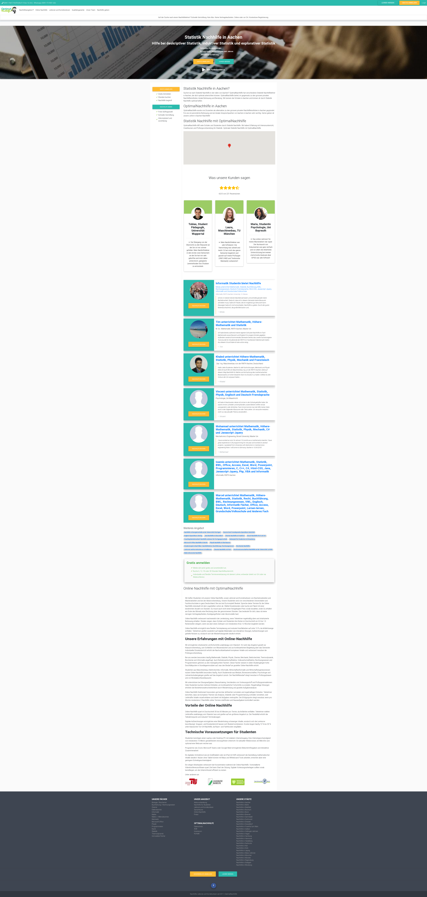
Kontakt (196, 834)
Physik (154, 824)
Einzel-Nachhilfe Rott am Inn (256, 535)
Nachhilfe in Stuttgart (243, 863)
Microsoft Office (157, 822)
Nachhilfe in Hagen (243, 834)
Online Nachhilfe (41, 10)
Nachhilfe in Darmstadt (244, 817)
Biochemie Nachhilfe (243, 546)
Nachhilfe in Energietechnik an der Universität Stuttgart (202, 532)
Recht (154, 829)
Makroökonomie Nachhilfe (192, 553)
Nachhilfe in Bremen (243, 814)
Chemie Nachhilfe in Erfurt (222, 549)
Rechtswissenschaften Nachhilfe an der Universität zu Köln (253, 549)
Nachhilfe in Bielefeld (243, 807)
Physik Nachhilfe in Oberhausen (220, 542)
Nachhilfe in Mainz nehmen (245, 853)
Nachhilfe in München (244, 855)
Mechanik (155, 819)
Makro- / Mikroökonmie (160, 817)
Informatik (155, 812)
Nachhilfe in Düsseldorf (244, 824)
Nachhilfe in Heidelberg (244, 841)
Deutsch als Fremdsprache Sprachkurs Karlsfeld (239, 532)
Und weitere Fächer (158, 836)
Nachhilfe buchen (198, 306)
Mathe (154, 814)
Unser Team (90, 10)
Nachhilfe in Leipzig (243, 851)
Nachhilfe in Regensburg (244, 860)
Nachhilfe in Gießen (243, 829)
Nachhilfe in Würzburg (244, 865)
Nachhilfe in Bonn (242, 812)
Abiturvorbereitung (200, 802)
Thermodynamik (157, 834)
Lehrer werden (388, 3)
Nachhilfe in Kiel (242, 846)
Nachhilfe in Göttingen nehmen (247, 831)
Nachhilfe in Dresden (243, 822)
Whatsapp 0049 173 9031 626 (45, 3)
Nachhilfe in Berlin (242, 805)
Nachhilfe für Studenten (202, 805)
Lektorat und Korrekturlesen (59, 10)
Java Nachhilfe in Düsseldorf (214, 535)
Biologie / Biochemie (159, 802)
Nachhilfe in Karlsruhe (244, 843)
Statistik (154, 831)
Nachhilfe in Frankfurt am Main (247, 826)
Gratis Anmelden (409, 3)
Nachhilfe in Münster (243, 858)
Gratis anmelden (166, 89)
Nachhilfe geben (103, 10)
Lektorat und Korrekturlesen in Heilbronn (197, 549)
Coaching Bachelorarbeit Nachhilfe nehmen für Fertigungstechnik (205, 539)
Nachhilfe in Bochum (243, 810)
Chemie (154, 807)
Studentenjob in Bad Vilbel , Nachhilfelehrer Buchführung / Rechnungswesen (209, 546)
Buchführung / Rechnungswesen (163, 805)
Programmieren (157, 826)
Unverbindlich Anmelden (203, 874)
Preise (196, 814)
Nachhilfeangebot (25, 10)
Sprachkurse (198, 810)
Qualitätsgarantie (78, 10)
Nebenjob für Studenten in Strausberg (242, 539)
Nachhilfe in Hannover (244, 838)
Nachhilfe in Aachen (243, 802)
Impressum (198, 831)
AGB (195, 829)
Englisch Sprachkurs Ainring (193, 535)
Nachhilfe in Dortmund (244, 819)
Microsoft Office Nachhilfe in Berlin (195, 542)
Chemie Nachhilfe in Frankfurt (235, 535)
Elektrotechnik (157, 810)
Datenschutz (198, 826)
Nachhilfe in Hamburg (244, 836)
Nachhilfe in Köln (242, 848)
